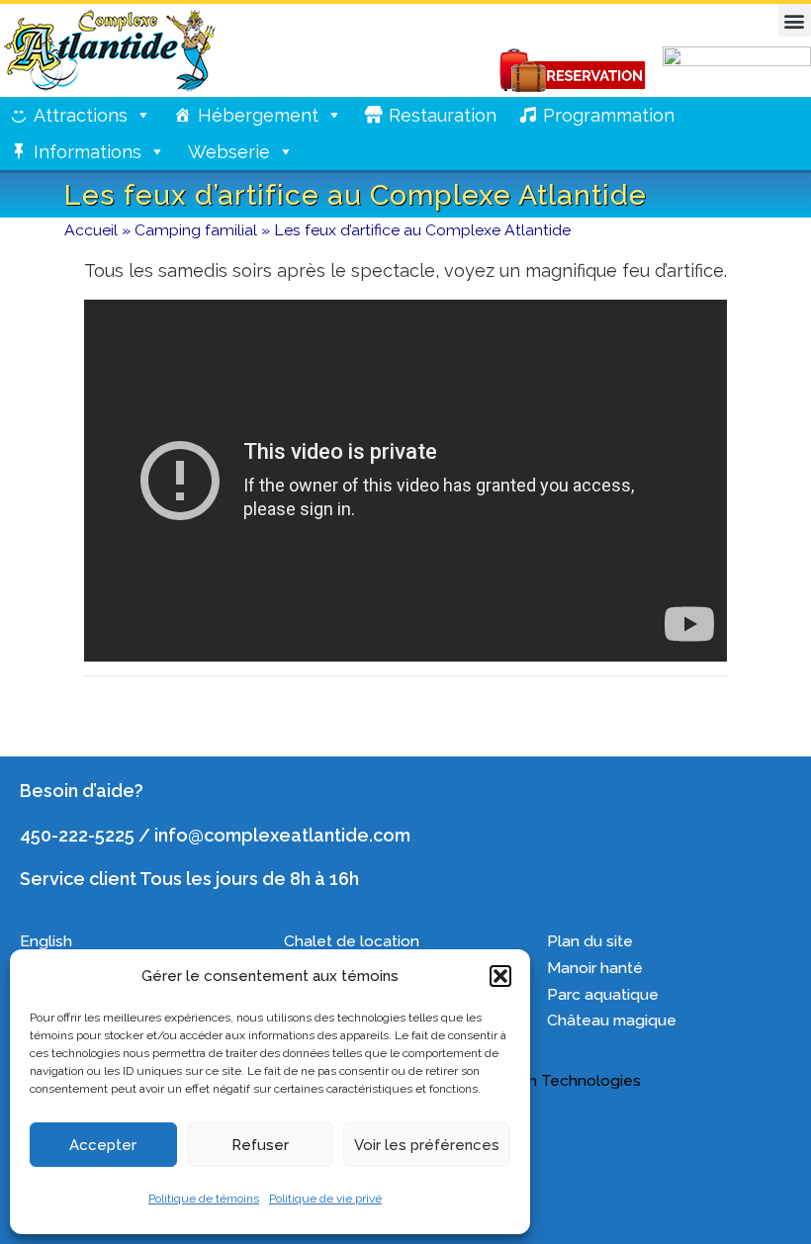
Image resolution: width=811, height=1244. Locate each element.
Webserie (229, 151)
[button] (500, 976)
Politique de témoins (203, 1198)
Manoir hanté (595, 967)
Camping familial (196, 230)
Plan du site (590, 941)
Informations (87, 151)
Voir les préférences (426, 1145)
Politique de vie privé (325, 1198)
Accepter (102, 1145)
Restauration (442, 115)
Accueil (91, 230)
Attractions (81, 115)
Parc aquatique (603, 994)
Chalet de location (351, 941)
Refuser (260, 1145)
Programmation (609, 115)
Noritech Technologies (557, 1080)
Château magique (611, 1020)
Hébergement (258, 115)
